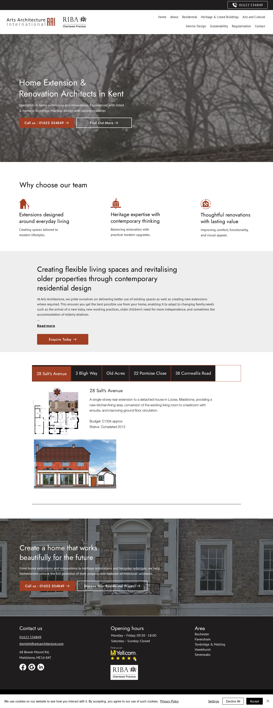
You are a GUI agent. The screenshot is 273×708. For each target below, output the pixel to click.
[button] (104, 123)
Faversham (203, 639)
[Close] (267, 701)
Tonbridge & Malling (210, 644)
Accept (254, 701)
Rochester (202, 634)
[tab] (51, 373)
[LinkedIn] (40, 667)
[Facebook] (22, 667)
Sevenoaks (203, 654)
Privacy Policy (169, 701)
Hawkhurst (203, 649)
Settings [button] (213, 701)
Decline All (233, 701)
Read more (46, 326)
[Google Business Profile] (31, 667)
